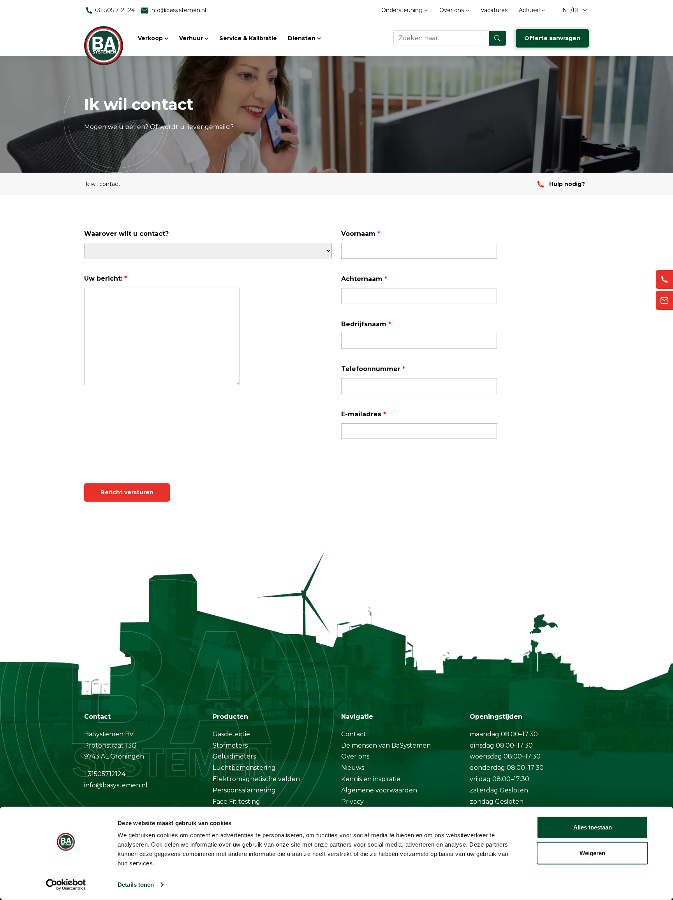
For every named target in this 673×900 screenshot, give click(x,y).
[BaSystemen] (103, 38)
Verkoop (151, 38)
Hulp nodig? (566, 183)
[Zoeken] (497, 38)
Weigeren (592, 852)
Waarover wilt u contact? (126, 233)
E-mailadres (363, 414)
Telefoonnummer (373, 369)
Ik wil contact (102, 183)
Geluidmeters (234, 756)
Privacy (352, 801)
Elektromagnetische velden (256, 779)
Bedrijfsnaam (366, 324)
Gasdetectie (231, 734)
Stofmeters (230, 745)
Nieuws (352, 767)
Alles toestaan (592, 827)
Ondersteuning (402, 10)
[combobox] (449, 38)
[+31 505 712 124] (664, 279)
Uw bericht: (105, 278)
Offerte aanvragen (552, 38)
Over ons (452, 10)
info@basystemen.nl (177, 10)
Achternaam (364, 279)
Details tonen (136, 884)
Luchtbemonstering (244, 767)
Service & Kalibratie (248, 38)
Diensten (302, 38)
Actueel (530, 10)
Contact (353, 734)
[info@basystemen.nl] (664, 300)
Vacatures (494, 10)
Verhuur (191, 38)
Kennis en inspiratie (370, 779)
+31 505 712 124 (113, 10)
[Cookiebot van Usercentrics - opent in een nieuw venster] (66, 885)
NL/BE (571, 10)
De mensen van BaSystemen (386, 745)
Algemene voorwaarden (379, 790)
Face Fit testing (236, 801)
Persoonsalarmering (244, 790)
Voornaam (360, 233)
